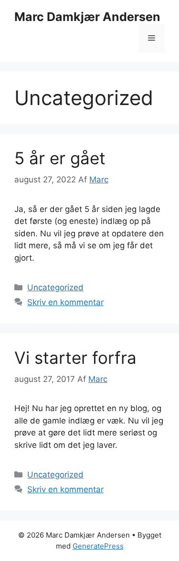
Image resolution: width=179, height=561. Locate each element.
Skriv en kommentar (65, 302)
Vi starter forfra (75, 358)
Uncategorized (55, 287)
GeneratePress (98, 545)
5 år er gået (59, 158)
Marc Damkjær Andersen (87, 17)
